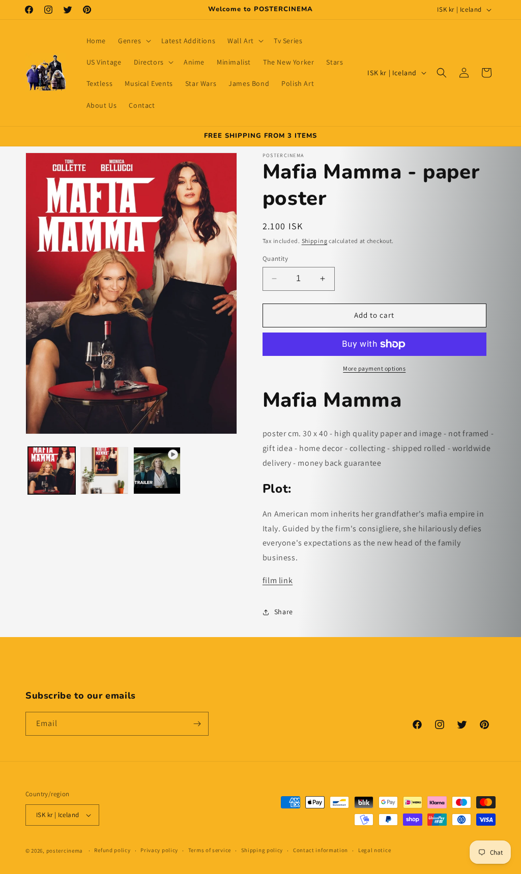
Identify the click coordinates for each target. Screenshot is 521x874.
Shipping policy (262, 850)
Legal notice (374, 850)
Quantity (275, 258)
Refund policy (112, 850)
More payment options (374, 368)
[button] (133, 40)
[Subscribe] (197, 724)
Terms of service (209, 850)
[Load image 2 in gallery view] (104, 470)
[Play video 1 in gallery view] (157, 470)
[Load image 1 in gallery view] (51, 470)
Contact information (320, 850)
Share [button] (283, 611)
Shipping (315, 241)
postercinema (64, 850)
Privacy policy (159, 850)
